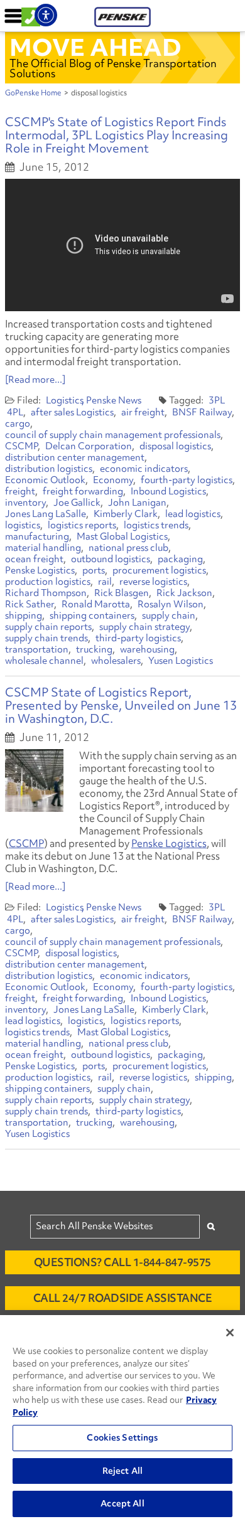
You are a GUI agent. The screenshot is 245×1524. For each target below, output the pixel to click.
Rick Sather (29, 604)
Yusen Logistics (180, 660)
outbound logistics (110, 559)
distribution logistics (48, 468)
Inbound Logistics (168, 491)
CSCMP (21, 446)
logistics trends (156, 525)
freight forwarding (83, 491)
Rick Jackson (184, 593)
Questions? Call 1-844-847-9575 (122, 1262)
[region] (122, 1419)
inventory (25, 502)
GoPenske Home (33, 93)
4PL (15, 412)
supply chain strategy (144, 626)
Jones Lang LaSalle (45, 514)
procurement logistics (159, 570)
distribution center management (74, 457)
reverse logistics (153, 581)
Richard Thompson (46, 593)
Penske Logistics (40, 570)
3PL (217, 400)
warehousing (147, 649)
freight (20, 491)
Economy (113, 480)
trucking (94, 649)
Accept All (122, 1503)
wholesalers (116, 660)
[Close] (230, 1332)
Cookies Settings (122, 1437)
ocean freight (34, 559)
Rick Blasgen (121, 593)
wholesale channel (44, 660)
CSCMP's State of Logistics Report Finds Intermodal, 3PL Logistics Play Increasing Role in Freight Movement (116, 135)
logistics (22, 525)
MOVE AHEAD (95, 47)
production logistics (47, 581)
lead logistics (192, 514)
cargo (17, 423)
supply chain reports (48, 626)
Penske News (113, 400)
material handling (43, 547)
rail (105, 581)
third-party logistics (138, 638)
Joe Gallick (77, 502)
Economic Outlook (45, 480)
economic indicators (144, 468)
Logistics (65, 400)
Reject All (122, 1470)
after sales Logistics (72, 412)
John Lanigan (137, 502)
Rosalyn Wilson (171, 604)
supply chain (168, 615)
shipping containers (92, 615)
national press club (128, 547)
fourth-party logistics (186, 480)
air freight (143, 412)
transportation (36, 649)
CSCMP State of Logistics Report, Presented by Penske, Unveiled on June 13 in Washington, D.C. (121, 705)
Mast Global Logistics (122, 536)
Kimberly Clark (126, 514)
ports (93, 570)
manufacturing (37, 536)
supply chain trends (46, 638)
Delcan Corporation (88, 446)
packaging (180, 559)
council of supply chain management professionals (112, 434)
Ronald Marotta (96, 604)
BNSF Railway (202, 412)
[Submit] (211, 1226)
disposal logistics (175, 446)
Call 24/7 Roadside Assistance (122, 1298)
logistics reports (82, 525)
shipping (23, 615)
